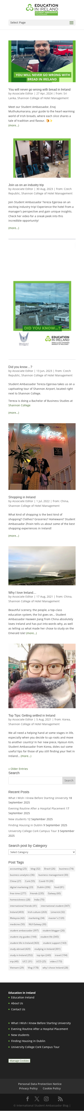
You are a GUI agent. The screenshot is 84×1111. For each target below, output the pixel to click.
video (56, 961)
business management (53, 875)
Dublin (43, 887)
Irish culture (37, 912)
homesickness (20, 899)
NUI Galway (37, 924)
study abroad (20, 949)
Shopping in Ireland (22, 497)
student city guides (23, 936)
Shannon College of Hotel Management (43, 98)
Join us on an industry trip (26, 185)
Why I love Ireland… (22, 592)
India (39, 899)
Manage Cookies (19, 1060)
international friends (23, 905)
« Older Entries (18, 769)
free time (18, 893)
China (15, 881)
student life (49, 936)
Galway (54, 893)
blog (35, 868)
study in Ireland (21, 955)
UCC (27, 961)
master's (56, 918)
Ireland (17, 912)
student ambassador (24, 930)
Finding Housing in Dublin (25, 825)
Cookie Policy (52, 1088)
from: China (60, 501)
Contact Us (18, 1009)
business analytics (22, 875)
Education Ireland (22, 997)
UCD (41, 961)
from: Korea (62, 719)
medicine (17, 924)
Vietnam (17, 967)
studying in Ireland (47, 949)
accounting (18, 868)
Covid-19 (46, 881)
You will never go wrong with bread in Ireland (39, 89)
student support (54, 943)
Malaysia (17, 918)
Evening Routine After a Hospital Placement (36, 808)
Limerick (58, 912)
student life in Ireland (24, 943)
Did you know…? (20, 367)
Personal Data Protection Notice (40, 1084)
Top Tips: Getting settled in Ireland (31, 715)
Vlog (33, 967)
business (66, 868)
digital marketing (21, 887)
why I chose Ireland (55, 967)
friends (37, 893)
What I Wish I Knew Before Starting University (38, 798)
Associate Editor (22, 93)
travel (61, 955)
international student (55, 905)
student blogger (54, 930)
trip (14, 961)
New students (17, 819)
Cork (30, 881)
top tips (44, 955)
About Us (17, 1003)
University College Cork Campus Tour (32, 831)
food (59, 887)
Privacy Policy (28, 1088)
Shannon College (19, 405)
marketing (37, 918)
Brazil (49, 868)
